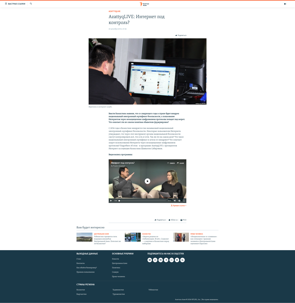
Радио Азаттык (119, 166)
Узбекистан (153, 290)
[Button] (180, 35)
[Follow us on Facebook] (160, 260)
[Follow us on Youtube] (150, 260)
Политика (116, 268)
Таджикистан (118, 290)
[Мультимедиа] (285, 4)
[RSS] (182, 260)
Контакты (81, 263)
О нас (79, 259)
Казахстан (146, 234)
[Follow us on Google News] (177, 260)
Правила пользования (85, 272)
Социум (115, 272)
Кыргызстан (82, 294)
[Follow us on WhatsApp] (171, 260)
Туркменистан (119, 294)
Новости (115, 259)
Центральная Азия (101, 234)
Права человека (196, 234)
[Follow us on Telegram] (166, 260)
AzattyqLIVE (114, 11)
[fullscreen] (184, 200)
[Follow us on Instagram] (155, 260)
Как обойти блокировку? (87, 268)
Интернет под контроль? (122, 163)
